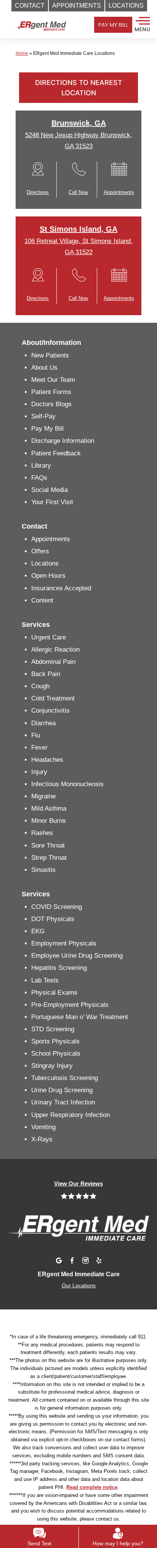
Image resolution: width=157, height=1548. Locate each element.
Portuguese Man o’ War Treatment (79, 1017)
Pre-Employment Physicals (70, 1004)
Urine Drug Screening (62, 1090)
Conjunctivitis (50, 710)
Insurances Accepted (61, 588)
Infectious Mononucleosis (67, 784)
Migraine (43, 796)
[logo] (40, 34)
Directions (38, 192)
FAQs (39, 477)
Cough (40, 686)
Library (41, 465)
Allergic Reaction (55, 649)
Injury (39, 772)
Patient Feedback (56, 453)
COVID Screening (56, 906)
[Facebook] (72, 1260)
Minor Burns (48, 820)
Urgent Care (48, 637)
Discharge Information (62, 440)
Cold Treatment (53, 698)
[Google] (58, 1260)
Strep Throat (49, 857)
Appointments (119, 192)
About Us (44, 367)
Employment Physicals (63, 943)
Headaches (47, 759)
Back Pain (45, 674)
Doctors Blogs (51, 404)
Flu (35, 735)
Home (22, 53)
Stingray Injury (52, 1065)
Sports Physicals (55, 1041)
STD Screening (52, 1029)
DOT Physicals (52, 919)
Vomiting (43, 1127)
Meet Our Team (53, 379)
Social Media (49, 490)
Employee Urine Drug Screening (77, 955)
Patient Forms (51, 392)
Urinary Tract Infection (63, 1102)
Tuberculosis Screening (64, 1078)
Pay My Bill (47, 428)
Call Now (78, 192)
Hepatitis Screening (59, 967)
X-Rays (42, 1139)
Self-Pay (43, 416)
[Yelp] (99, 1260)
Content (42, 600)
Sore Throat (48, 845)
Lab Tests (45, 980)
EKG (38, 931)
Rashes (42, 832)
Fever (39, 747)
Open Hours (48, 575)
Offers (40, 551)
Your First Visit (52, 502)
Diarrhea (43, 723)
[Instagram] (85, 1260)
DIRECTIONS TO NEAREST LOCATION (78, 88)
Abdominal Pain (53, 661)
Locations (45, 563)
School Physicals (55, 1053)
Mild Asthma (48, 808)
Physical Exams (54, 992)
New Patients (50, 355)
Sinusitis (43, 869)
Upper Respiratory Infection (70, 1115)
